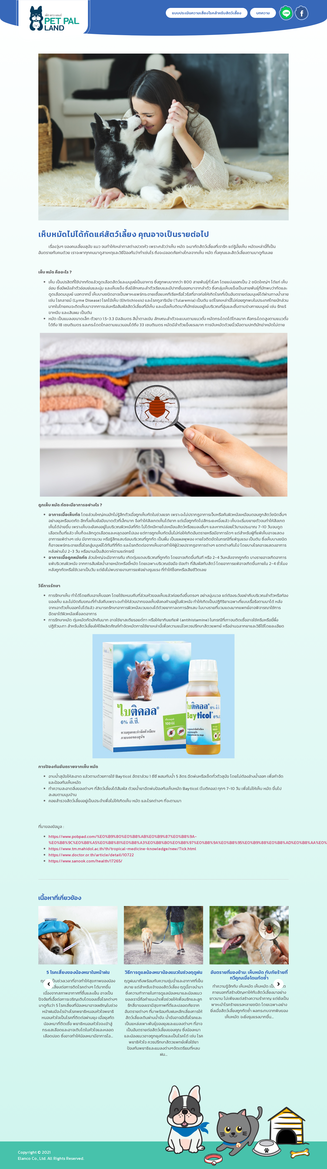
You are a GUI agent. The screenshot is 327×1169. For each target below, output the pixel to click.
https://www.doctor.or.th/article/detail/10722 (91, 855)
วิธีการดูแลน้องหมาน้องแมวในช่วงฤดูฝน (78, 972)
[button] (207, 13)
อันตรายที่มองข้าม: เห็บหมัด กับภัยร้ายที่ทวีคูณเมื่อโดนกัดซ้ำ (163, 975)
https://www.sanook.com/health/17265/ (85, 861)
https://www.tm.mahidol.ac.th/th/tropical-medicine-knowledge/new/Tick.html (122, 849)
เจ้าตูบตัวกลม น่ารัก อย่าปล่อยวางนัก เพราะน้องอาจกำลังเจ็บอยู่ (249, 975)
